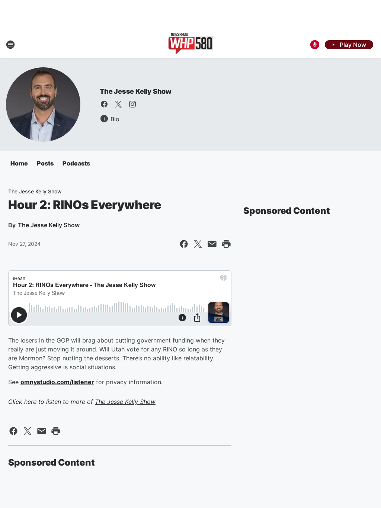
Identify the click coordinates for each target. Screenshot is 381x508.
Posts (45, 163)
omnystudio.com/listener (57, 382)
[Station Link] (191, 45)
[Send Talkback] (314, 44)
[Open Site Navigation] (10, 44)
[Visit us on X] (118, 104)
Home (19, 163)
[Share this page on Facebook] (184, 244)
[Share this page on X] (198, 244)
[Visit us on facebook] (104, 104)
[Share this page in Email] (212, 244)
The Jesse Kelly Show (136, 91)
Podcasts (76, 163)
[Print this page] (226, 244)
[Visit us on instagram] (132, 104)
